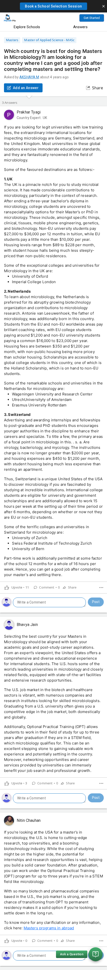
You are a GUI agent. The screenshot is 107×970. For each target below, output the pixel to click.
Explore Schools (27, 27)
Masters (12, 40)
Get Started (92, 18)
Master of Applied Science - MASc (49, 40)
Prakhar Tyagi (29, 112)
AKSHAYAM (29, 77)
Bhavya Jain (27, 624)
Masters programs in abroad (49, 928)
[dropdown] (101, 587)
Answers (80, 27)
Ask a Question (71, 954)
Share (97, 88)
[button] (53, 6)
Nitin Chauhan (29, 820)
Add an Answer (26, 88)
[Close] (103, 6)
